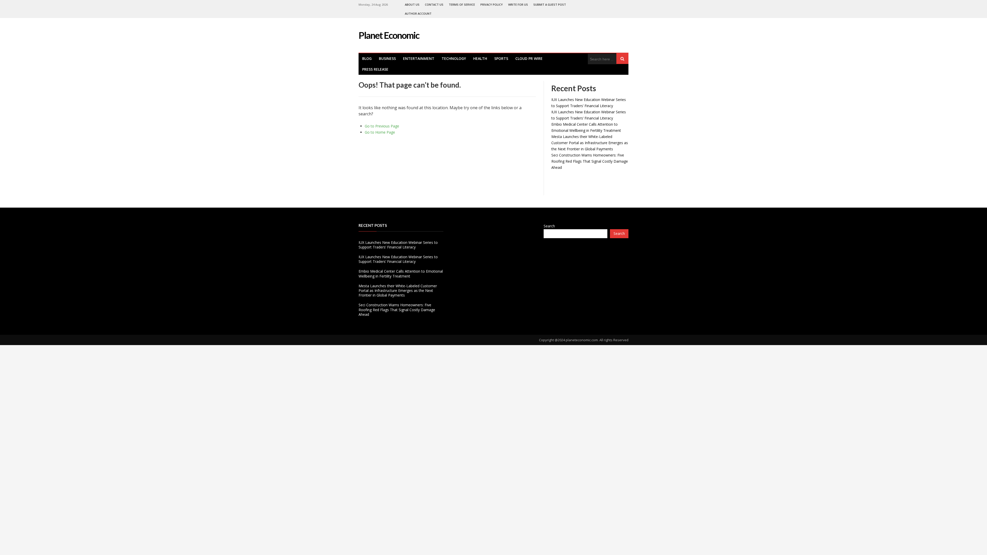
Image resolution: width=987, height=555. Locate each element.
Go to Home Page (380, 132)
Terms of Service (462, 4)
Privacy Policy (491, 4)
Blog (367, 58)
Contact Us (434, 4)
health (480, 58)
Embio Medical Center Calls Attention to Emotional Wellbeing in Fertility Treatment (401, 273)
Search (549, 226)
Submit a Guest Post (549, 4)
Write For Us (518, 4)
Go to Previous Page (382, 126)
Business (387, 58)
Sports (501, 58)
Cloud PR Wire (529, 58)
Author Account (418, 13)
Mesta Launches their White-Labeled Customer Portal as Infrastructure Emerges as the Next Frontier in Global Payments (589, 142)
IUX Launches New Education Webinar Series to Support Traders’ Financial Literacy (398, 244)
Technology (454, 58)
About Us (412, 4)
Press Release (375, 69)
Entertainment (418, 58)
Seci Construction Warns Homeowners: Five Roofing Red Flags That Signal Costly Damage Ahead (589, 161)
